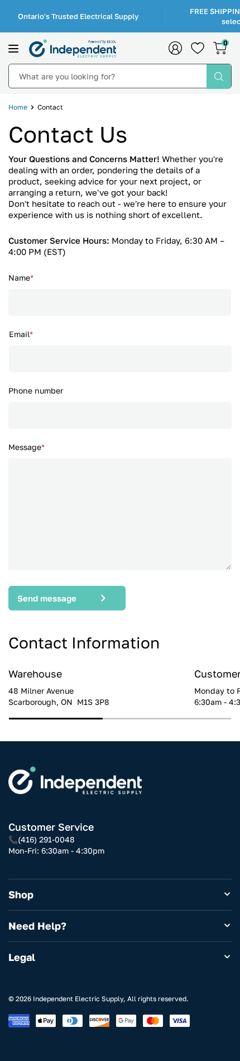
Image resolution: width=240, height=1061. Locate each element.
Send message (46, 598)
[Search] (219, 76)
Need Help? (37, 926)
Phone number (35, 390)
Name (20, 277)
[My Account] (175, 48)
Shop (20, 894)
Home (17, 107)
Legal (21, 957)
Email (21, 334)
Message (26, 447)
